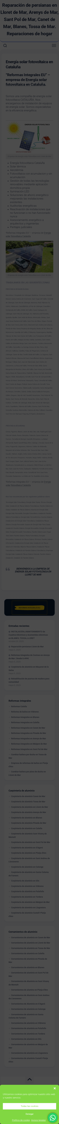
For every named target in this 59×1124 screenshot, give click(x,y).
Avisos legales (38, 1120)
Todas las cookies (29, 1106)
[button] (54, 1088)
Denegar (30, 1114)
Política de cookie (21, 1120)
